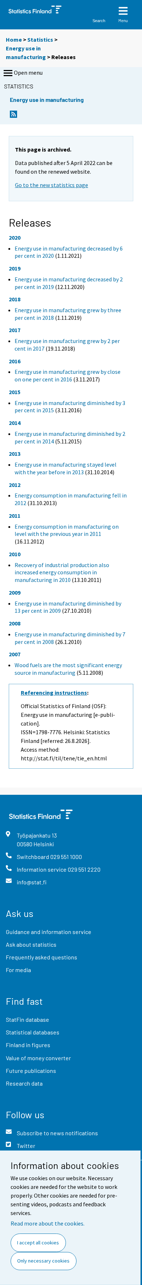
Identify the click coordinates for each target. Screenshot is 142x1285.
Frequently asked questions (41, 957)
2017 (14, 330)
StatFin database (27, 1019)
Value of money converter (38, 1057)
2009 (14, 592)
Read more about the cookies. (47, 1223)
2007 (14, 654)
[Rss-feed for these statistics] (13, 116)
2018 (14, 299)
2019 (14, 268)
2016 (14, 361)
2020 (14, 237)
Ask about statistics (31, 944)
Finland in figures (28, 1044)
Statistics (40, 39)
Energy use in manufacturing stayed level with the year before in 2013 (66, 468)
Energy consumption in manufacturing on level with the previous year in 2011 (67, 530)
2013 (14, 453)
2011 (14, 515)
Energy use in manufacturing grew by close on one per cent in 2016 (68, 375)
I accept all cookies (38, 1242)
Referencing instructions (54, 692)
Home (14, 39)
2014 (14, 422)
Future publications (31, 1070)
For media (18, 969)
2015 (14, 392)
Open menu (28, 72)
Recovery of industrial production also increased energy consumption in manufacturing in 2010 (62, 572)
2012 (14, 484)
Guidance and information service (48, 931)
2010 (14, 554)
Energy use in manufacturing (47, 99)
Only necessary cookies (43, 1260)
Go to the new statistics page (51, 185)
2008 (14, 623)
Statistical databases (32, 1032)
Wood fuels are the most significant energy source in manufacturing (68, 668)
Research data (24, 1083)
